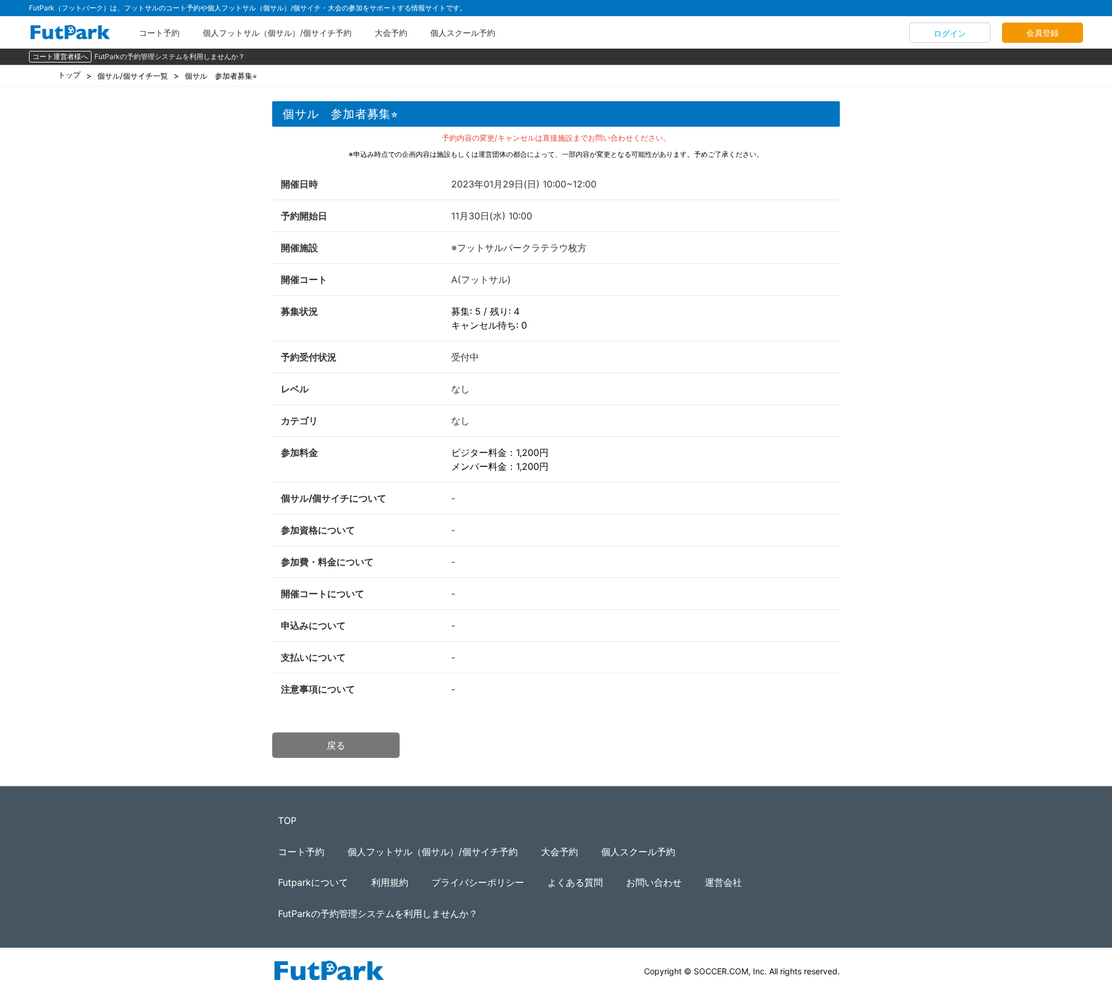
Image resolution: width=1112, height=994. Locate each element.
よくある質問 (575, 882)
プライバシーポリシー (477, 882)
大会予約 (391, 33)
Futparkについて (313, 882)
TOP (287, 820)
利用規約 (389, 882)
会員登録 (1042, 33)
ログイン (950, 33)
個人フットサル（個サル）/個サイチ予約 (277, 33)
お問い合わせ (654, 882)
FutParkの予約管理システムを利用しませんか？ (169, 56)
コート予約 (159, 33)
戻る (336, 745)
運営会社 (723, 882)
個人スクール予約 (462, 33)
